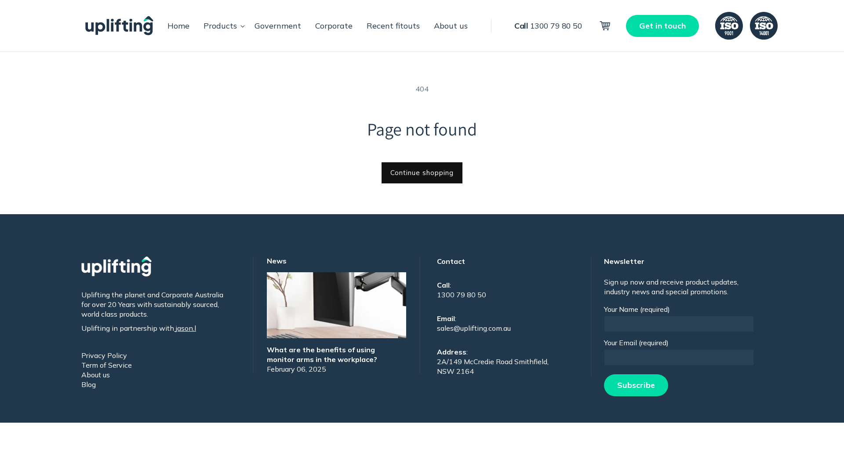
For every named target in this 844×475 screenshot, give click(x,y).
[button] (221, 25)
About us (95, 374)
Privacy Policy (104, 355)
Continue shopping (422, 172)
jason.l (185, 328)
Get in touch (662, 26)
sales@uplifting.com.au (474, 328)
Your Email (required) (636, 342)
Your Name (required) (637, 309)
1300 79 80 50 (548, 26)
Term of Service (106, 365)
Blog (88, 384)
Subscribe (636, 385)
